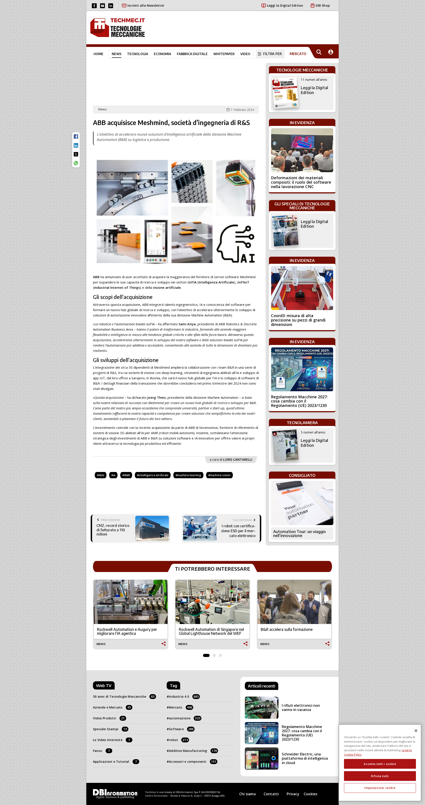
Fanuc (101, 751)
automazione (184, 718)
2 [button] (214, 654)
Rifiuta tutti (380, 776)
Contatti (271, 794)
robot (178, 740)
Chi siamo (247, 794)
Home (98, 54)
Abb (101, 475)
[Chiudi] (416, 731)
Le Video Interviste (111, 740)
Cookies (310, 794)
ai (114, 475)
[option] (131, 614)
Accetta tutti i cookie (380, 764)
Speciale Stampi (110, 729)
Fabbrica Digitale (192, 54)
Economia (162, 54)
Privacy (293, 794)
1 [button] (206, 654)
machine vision (220, 475)
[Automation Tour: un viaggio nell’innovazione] (302, 503)
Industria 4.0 (184, 696)
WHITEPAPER (224, 54)
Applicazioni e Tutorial (115, 761)
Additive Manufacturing (193, 751)
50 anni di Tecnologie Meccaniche (124, 696)
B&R (127, 475)
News (116, 54)
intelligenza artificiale (153, 475)
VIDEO (245, 54)
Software (181, 729)
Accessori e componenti (192, 761)
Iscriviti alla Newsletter (146, 5)
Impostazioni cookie (379, 788)
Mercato (180, 707)
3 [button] (220, 654)
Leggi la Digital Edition (285, 5)
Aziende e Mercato (112, 707)
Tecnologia (137, 54)
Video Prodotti (109, 718)
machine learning (189, 475)
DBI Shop (323, 5)
